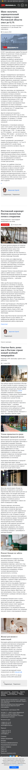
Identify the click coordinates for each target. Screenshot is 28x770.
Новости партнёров (12, 694)
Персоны (22, 691)
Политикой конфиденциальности (16, 764)
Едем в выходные (5, 691)
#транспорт (4, 324)
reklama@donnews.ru (6, 725)
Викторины (12, 693)
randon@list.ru (5, 733)
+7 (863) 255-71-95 (6, 722)
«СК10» (20, 391)
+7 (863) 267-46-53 (6, 732)
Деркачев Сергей (13, 190)
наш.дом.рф (18, 672)
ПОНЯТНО (14, 767)
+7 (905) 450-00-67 (6, 724)
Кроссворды (4, 693)
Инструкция (15, 691)
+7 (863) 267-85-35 (6, 730)
